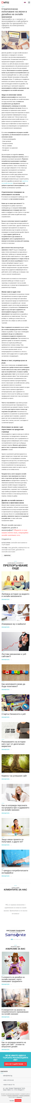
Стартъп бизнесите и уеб (14, 714)
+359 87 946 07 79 (8, 1084)
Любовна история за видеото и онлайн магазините (15, 595)
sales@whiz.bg (7, 1075)
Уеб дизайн (12, 547)
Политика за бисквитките (24, 1095)
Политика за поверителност (13, 1095)
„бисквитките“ (19, 1097)
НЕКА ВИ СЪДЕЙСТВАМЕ (14, 1064)
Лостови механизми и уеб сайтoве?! (14, 655)
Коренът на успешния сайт (14, 776)
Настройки (12, 1100)
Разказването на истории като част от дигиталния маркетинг (14, 744)
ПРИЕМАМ (18, 1100)
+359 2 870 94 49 (8, 1080)
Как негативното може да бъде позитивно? (13, 685)
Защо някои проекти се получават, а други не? (12, 840)
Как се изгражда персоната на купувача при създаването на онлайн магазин (15, 807)
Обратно (7, 555)
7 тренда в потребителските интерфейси (15, 871)
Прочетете (5, 599)
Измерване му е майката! (14, 624)
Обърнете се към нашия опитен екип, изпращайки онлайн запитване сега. (15, 532)
